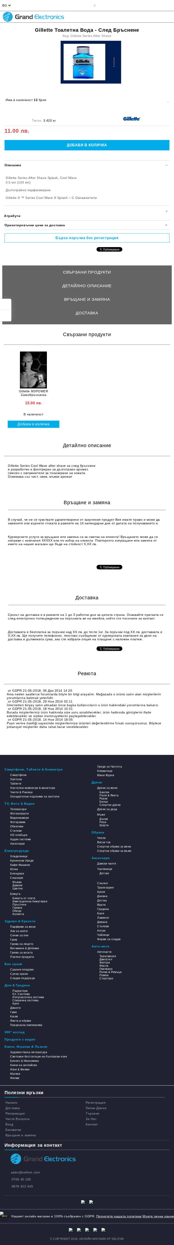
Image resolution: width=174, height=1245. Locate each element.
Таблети (15, 783)
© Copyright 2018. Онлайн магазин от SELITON (87, 1238)
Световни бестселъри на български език (38, 1056)
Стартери (106, 978)
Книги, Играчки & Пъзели (26, 1046)
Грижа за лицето (21, 944)
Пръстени (19, 904)
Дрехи (97, 782)
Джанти (15, 1007)
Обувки (98, 832)
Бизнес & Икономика (24, 1060)
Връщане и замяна (87, 299)
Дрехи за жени (107, 788)
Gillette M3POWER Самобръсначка (33, 393)
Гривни (17, 907)
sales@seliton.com (25, 1172)
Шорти (104, 825)
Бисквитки (13, 1130)
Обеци (16, 911)
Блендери (17, 873)
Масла (103, 965)
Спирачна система (25, 1000)
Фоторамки (17, 822)
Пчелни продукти (22, 956)
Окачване (106, 968)
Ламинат (103, 917)
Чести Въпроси (17, 1119)
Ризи (102, 822)
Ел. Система (21, 994)
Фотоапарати (19, 813)
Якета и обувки (20, 1020)
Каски (14, 1016)
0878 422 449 (22, 1186)
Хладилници (18, 856)
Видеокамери (19, 817)
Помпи (104, 975)
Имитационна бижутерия (29, 901)
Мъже (101, 814)
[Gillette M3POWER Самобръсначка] (33, 370)
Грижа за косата (21, 952)
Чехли (101, 838)
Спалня (102, 883)
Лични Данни (96, 1108)
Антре (101, 930)
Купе (15, 1003)
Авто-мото (101, 946)
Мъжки (17, 882)
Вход (9, 1124)
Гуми (13, 1012)
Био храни (13, 964)
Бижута (15, 894)
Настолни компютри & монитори (32, 788)
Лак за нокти (19, 931)
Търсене (92, 1113)
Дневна (102, 896)
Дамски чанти (106, 863)
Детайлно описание (87, 286)
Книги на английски (23, 1065)
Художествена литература (28, 1052)
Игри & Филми (19, 1069)
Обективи (16, 826)
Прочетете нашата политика (119, 1216)
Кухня (101, 891)
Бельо (103, 801)
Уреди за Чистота (109, 766)
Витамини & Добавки (24, 948)
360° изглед (14, 1032)
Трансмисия (107, 956)
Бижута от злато (23, 898)
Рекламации (15, 1113)
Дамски (17, 885)
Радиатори (20, 990)
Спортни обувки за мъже (114, 850)
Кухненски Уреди (22, 860)
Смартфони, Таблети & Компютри (34, 769)
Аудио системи (20, 839)
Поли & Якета (108, 795)
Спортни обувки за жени (114, 846)
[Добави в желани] (168, 100)
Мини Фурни (105, 775)
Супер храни (19, 973)
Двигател (105, 959)
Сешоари (16, 877)
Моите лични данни (158, 1216)
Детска (102, 900)
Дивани (102, 922)
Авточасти (104, 952)
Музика (15, 1073)
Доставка (87, 313)
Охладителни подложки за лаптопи (34, 796)
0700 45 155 (21, 1179)
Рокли (103, 798)
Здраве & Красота (20, 921)
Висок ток (103, 842)
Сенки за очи (19, 935)
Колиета (18, 914)
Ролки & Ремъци (110, 972)
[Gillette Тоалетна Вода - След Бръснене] (91, 62)
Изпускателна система (28, 997)
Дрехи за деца (107, 809)
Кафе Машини (20, 865)
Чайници (103, 935)
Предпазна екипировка (26, 1025)
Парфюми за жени (23, 926)
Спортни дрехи (110, 805)
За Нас (91, 1119)
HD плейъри (18, 835)
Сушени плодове (22, 969)
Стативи (16, 830)
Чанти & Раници (21, 792)
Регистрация (96, 1102)
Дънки (103, 819)
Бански (104, 792)
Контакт (92, 1124)
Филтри (104, 962)
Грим (13, 939)
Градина (103, 909)
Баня (100, 913)
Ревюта (87, 326)
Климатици (104, 771)
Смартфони (18, 775)
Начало (11, 1102)
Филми (14, 1078)
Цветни (17, 888)
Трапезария (105, 887)
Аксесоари (17, 843)
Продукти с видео (20, 1039)
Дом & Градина (17, 985)
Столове (103, 926)
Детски (104, 873)
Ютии (14, 869)
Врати (101, 904)
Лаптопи (16, 779)
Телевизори (18, 809)
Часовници (104, 869)
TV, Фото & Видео (20, 803)
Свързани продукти (87, 272)
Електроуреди (17, 850)
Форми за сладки (109, 939)
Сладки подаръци (22, 978)
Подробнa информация (27, 557)
